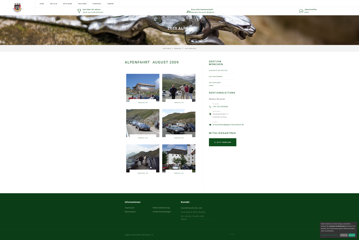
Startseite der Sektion (218, 70)
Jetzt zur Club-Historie (93, 12)
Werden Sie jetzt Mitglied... (203, 12)
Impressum (129, 208)
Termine (110, 3)
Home (42, 3)
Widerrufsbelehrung (161, 208)
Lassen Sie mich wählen (329, 235)
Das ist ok (352, 235)
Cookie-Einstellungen (162, 212)
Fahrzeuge (97, 3)
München (177, 48)
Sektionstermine (216, 76)
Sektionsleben (190, 48)
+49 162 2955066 (220, 107)
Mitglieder (67, 3)
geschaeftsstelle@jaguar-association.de (204, 219)
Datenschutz (130, 212)
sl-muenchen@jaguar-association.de (228, 125)
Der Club (53, 3)
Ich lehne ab (343, 235)
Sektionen (82, 3)
